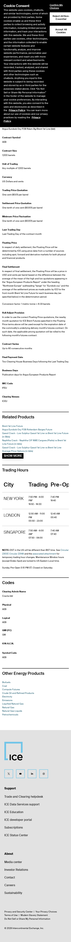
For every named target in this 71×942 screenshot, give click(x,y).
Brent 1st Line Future (12, 426)
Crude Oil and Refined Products (18, 693)
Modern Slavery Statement (34, 915)
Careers (9, 885)
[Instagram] (43, 773)
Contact (9, 877)
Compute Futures (11, 689)
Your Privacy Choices (46, 911)
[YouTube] (20, 773)
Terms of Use (11, 915)
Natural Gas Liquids (12, 710)
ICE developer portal (18, 820)
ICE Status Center (16, 835)
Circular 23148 (16, 553)
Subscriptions (13, 827)
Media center (13, 862)
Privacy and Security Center (18, 911)
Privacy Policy (17, 110)
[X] (8, 773)
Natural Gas (8, 707)
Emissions (7, 700)
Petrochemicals (10, 714)
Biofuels (6, 682)
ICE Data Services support (22, 804)
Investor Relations (16, 870)
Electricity (7, 696)
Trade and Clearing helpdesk (23, 797)
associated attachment (44, 553)
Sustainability (13, 893)
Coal (4, 686)
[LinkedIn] (32, 773)
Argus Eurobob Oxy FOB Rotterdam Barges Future (27, 429)
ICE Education (13, 812)
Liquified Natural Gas (12, 703)
